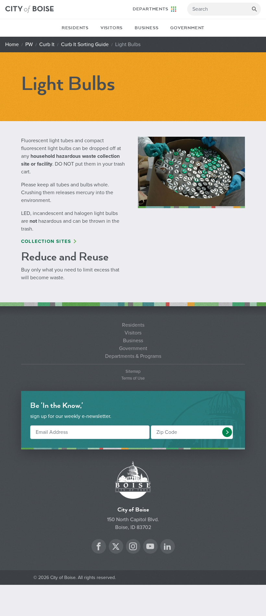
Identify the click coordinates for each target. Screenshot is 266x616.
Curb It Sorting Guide (85, 44)
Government (187, 28)
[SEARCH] (254, 9)
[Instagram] (133, 547)
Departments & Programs (133, 356)
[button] (227, 432)
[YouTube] (150, 547)
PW (29, 44)
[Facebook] (99, 547)
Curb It (46, 44)
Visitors (112, 28)
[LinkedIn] (167, 547)
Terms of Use (133, 378)
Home (12, 44)
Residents (75, 28)
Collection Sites (46, 241)
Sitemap (133, 372)
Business (146, 28)
